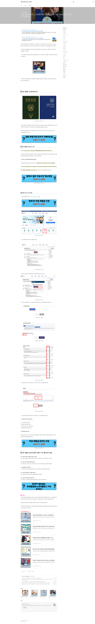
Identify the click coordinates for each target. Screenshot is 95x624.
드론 (63, 49)
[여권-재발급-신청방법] (39, 61)
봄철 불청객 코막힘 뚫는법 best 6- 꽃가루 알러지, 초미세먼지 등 (31, 578)
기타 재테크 (64, 61)
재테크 (64, 57)
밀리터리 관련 (65, 64)
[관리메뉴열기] (93, 1)
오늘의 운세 (64, 46)
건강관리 (64, 37)
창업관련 (64, 71)
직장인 (64, 36)
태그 (25, 5)
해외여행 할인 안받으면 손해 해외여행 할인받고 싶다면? (32, 31)
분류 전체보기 (65, 28)
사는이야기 (23, 576)
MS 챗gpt (64, 53)
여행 (63, 40)
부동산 (64, 58)
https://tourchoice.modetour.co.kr (27, 36)
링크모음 (64, 77)
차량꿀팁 (64, 45)
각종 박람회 (64, 75)
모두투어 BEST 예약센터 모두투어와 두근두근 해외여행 (32, 38)
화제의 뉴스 (64, 67)
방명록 (30, 5)
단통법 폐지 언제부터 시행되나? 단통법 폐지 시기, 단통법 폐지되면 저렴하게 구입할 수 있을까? (36, 584)
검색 (71, 2)
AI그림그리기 (65, 55)
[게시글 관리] (25, 571)
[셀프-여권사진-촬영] (39, 175)
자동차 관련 (64, 66)
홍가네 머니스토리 (26, 2)
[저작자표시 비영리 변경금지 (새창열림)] (32, 571)
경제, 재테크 (65, 42)
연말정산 (64, 38)
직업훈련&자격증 (65, 41)
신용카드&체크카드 (65, 60)
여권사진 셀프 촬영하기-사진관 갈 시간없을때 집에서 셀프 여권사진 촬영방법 (33, 581)
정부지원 (64, 63)
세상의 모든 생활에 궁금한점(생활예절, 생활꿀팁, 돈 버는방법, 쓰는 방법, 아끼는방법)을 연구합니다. (36, 605)
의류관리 (64, 33)
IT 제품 (64, 72)
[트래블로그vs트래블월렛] (39, 483)
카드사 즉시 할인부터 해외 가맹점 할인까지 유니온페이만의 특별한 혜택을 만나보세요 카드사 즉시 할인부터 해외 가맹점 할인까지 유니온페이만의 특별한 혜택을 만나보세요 (39, 33)
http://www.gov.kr (34, 196)
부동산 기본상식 (65, 34)
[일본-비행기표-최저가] (39, 135)
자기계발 (64, 48)
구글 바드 (64, 54)
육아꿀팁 (64, 32)
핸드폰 (64, 74)
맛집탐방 (64, 69)
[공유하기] (24, 571)
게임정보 (64, 43)
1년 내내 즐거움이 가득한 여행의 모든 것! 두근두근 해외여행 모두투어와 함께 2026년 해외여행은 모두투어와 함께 (36, 40)
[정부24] (39, 200)
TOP (73, 620)
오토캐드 (64, 50)
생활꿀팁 (27, 576)
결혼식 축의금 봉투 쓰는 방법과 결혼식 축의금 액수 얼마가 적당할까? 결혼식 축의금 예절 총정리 (36, 582)
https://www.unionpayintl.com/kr (27, 29)
